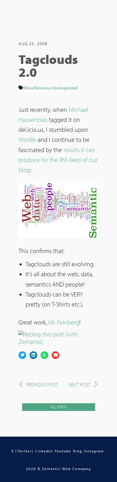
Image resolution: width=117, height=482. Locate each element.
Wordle (27, 140)
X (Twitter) (22, 451)
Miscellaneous (36, 87)
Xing (77, 451)
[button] (22, 355)
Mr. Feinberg (63, 322)
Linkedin (44, 451)
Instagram (94, 451)
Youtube (63, 451)
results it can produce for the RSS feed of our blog (57, 160)
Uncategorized (64, 87)
